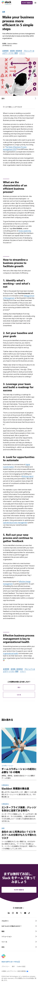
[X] (21, 913)
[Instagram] (13, 913)
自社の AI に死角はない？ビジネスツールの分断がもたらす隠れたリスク (19, 835)
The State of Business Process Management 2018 (15, 148)
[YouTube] (25, 913)
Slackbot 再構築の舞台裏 (15, 788)
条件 (13, 966)
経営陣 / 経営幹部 (16, 51)
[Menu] (35, 2)
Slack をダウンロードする (10, 962)
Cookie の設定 (21, 966)
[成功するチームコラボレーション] (19, 745)
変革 (3, 12)
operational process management (15, 523)
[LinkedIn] (9, 913)
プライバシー (6, 966)
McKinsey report (27, 476)
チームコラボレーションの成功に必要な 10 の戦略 (19, 770)
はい (19, 687)
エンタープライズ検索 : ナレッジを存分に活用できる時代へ (19, 809)
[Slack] (6, 3)
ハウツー (22, 53)
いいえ (19, 695)
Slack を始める (27, 3)
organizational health (10, 653)
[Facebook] (17, 913)
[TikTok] (29, 913)
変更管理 (5, 51)
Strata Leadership (24, 231)
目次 (3, 98)
